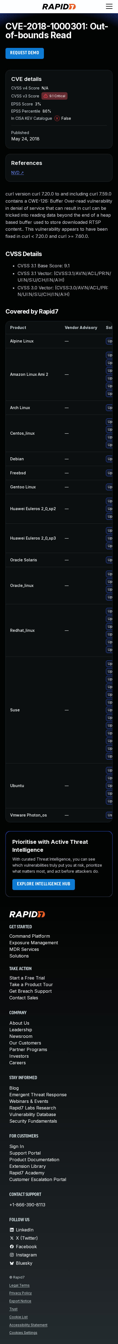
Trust (13, 1309)
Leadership (20, 1029)
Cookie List (18, 1317)
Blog (14, 1088)
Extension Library (27, 1166)
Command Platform (29, 936)
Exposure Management (33, 942)
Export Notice (20, 1301)
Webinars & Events (28, 1101)
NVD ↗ (17, 172)
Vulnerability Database (32, 1114)
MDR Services (24, 949)
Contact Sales (23, 997)
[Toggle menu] (109, 6)
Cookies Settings (23, 1333)
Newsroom (20, 1036)
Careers (17, 1062)
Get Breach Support (30, 991)
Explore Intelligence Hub (43, 884)
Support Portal (25, 1153)
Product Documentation (34, 1159)
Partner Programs (28, 1049)
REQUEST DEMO (24, 53)
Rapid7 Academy (26, 1173)
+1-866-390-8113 (27, 1204)
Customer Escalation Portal (37, 1179)
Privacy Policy (20, 1293)
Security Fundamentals (33, 1121)
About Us (19, 1023)
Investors (19, 1056)
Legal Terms (19, 1285)
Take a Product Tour (31, 984)
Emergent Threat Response (38, 1094)
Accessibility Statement (28, 1325)
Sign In (16, 1146)
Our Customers (25, 1043)
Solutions (19, 956)
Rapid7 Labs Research (32, 1108)
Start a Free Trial (27, 978)
